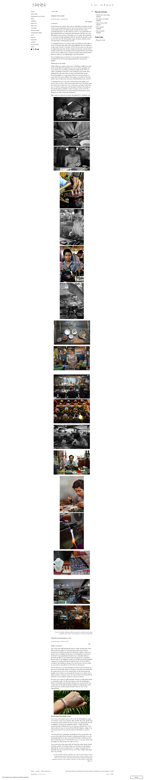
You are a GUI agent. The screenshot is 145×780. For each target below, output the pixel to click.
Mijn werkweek (100, 31)
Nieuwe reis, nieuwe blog (103, 15)
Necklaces (34, 25)
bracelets (73, 756)
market (69, 633)
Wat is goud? (100, 27)
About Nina (34, 14)
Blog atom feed (100, 40)
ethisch (55, 757)
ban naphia (81, 754)
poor (80, 633)
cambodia (62, 632)
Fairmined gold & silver (38, 16)
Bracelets (34, 23)
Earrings (33, 21)
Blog (32, 35)
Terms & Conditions (45, 771)
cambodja (67, 632)
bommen (64, 756)
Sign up (95, 5)
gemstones (77, 632)
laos (62, 759)
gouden (90, 632)
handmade (54, 759)
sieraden (88, 633)
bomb (91, 754)
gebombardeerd (76, 757)
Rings (32, 18)
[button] (29, 777)
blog (86, 754)
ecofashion (86, 756)
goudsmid (61, 633)
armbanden (70, 754)
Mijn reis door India (101, 23)
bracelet (69, 756)
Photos (33, 37)
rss (92, 11)
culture (77, 756)
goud (87, 632)
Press (32, 46)
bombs (60, 756)
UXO (91, 633)
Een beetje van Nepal (102, 19)
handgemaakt (89, 757)
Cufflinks (34, 28)
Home (32, 11)
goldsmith (83, 632)
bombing (56, 756)
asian (77, 754)
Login (101, 5)
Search (33, 771)
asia (74, 754)
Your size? (34, 39)
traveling (87, 759)
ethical (90, 756)
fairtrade (60, 757)
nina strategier (75, 633)
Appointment (35, 44)
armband (65, 754)
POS (100, 771)
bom (88, 754)
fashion (64, 757)
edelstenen (72, 632)
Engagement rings (36, 32)
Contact (33, 42)
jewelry (65, 633)
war (92, 761)
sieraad (83, 633)
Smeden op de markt (57, 16)
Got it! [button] (136, 777)
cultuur (81, 756)
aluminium (60, 754)
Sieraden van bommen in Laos (61, 638)
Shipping (38, 771)
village (88, 761)
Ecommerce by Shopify (108, 771)
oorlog (72, 759)
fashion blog (69, 757)
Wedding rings (35, 30)
